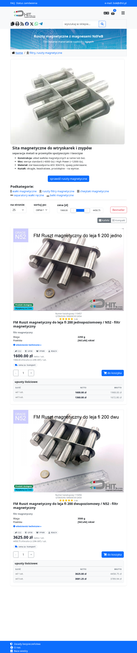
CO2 (19, 351)
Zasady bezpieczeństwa (26, 644)
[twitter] (32, 24)
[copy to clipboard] (13, 24)
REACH (54, 351)
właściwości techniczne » (28, 344)
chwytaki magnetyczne (94, 191)
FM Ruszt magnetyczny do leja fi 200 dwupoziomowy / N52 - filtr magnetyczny (65, 506)
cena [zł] (62, 205)
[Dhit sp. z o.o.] (25, 13)
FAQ (12, 3)
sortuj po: (40, 205)
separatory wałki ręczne (29, 195)
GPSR (30, 351)
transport (27, 365)
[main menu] (123, 13)
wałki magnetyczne (24, 191)
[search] (102, 24)
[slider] (73, 210)
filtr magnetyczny (23, 332)
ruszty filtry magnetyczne (58, 191)
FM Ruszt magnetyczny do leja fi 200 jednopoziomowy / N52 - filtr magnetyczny (66, 324)
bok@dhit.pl (120, 3)
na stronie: (17, 205)
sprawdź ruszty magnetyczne (68, 179)
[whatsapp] (36, 24)
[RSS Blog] (22, 24)
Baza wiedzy (20, 651)
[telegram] (41, 24)
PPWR (42, 351)
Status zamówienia (26, 3)
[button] (106, 13)
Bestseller (118, 210)
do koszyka (114, 373)
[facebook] (27, 24)
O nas (17, 647)
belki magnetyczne (62, 195)
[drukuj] (17, 24)
